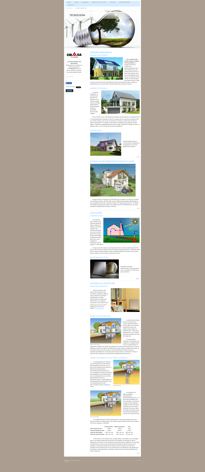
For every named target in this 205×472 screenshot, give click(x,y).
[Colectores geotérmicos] (105, 403)
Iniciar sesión (137, 460)
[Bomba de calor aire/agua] (105, 331)
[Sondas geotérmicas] (126, 372)
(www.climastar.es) (99, 308)
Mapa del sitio (77, 460)
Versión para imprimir (70, 460)
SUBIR (138, 157)
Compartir (69, 83)
